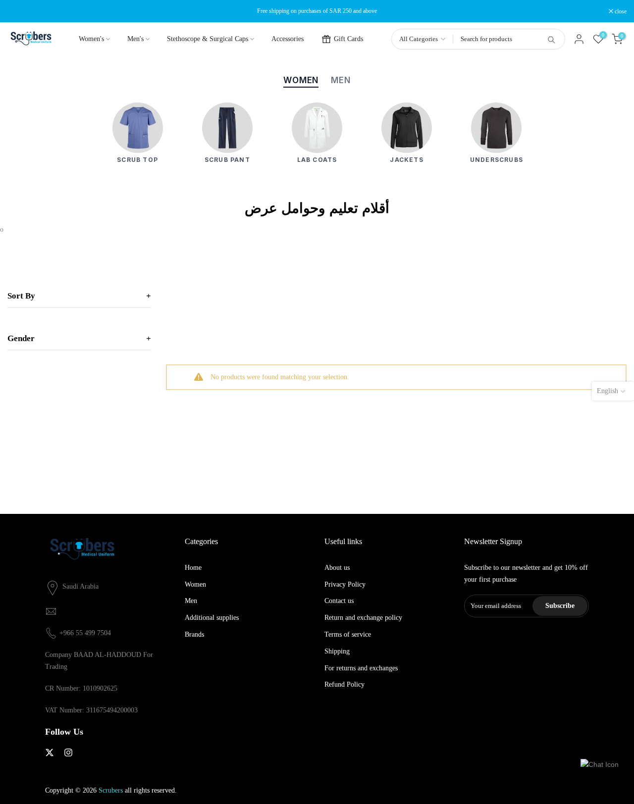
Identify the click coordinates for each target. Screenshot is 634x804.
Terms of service (347, 634)
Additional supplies (212, 617)
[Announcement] (317, 11)
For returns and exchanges (361, 668)
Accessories (287, 39)
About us (337, 567)
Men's (135, 39)
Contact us (339, 600)
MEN (341, 80)
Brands (194, 634)
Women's (91, 39)
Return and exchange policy (363, 617)
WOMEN (300, 80)
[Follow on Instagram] (68, 752)
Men (191, 600)
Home (193, 567)
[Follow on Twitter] (49, 752)
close (18, 11)
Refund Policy (344, 684)
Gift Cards (348, 39)
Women (195, 584)
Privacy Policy (345, 584)
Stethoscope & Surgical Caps (207, 39)
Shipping (337, 651)
